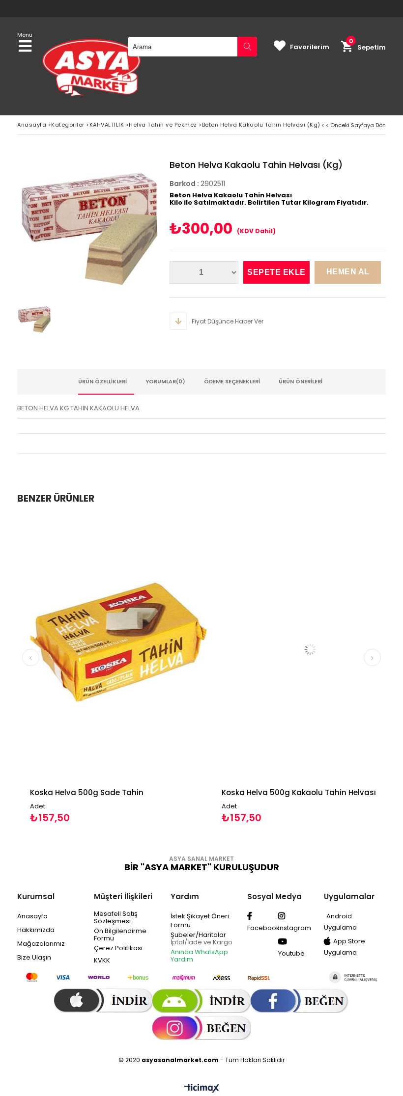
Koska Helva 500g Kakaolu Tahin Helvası (286, 792)
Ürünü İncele (150, 670)
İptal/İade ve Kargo (201, 942)
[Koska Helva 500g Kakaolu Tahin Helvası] (297, 649)
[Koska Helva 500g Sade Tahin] (105, 649)
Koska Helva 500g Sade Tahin (74, 792)
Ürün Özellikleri (102, 381)
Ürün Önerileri (300, 381)
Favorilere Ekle (106, 670)
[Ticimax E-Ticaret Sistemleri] (201, 1089)
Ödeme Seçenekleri (232, 381)
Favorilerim (309, 47)
